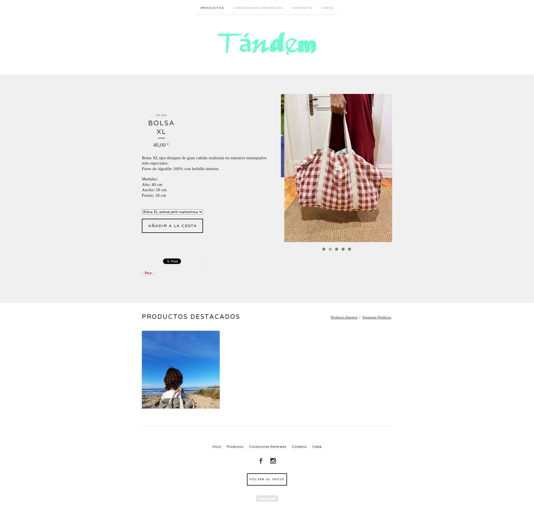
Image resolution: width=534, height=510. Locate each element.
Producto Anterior (344, 317)
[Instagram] (273, 461)
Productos (212, 8)
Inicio (216, 447)
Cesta (328, 8)
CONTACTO (302, 8)
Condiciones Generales (258, 8)
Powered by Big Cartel (267, 498)
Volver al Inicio (267, 479)
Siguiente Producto (376, 317)
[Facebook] (261, 461)
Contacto (299, 447)
